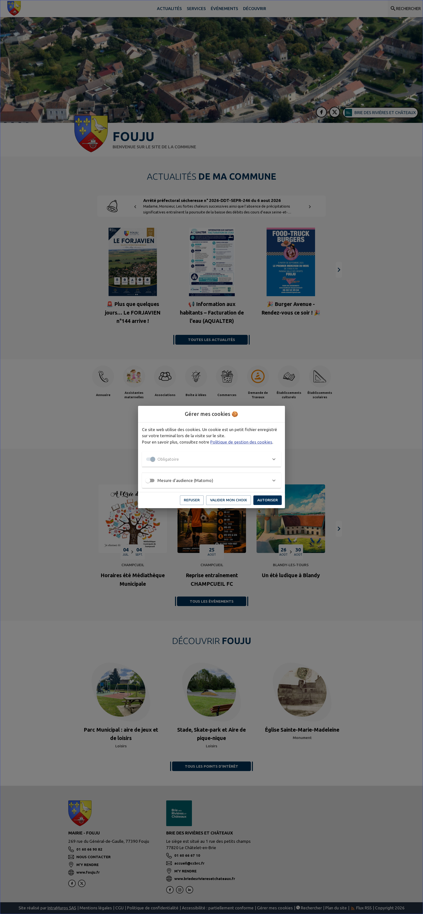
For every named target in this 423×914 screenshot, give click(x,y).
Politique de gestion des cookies (241, 442)
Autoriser (267, 500)
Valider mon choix (228, 500)
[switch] (148, 480)
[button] (211, 459)
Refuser (192, 500)
